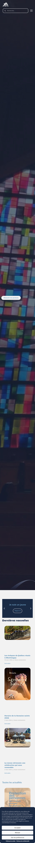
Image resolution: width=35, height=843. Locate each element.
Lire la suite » (7, 663)
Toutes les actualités (12, 783)
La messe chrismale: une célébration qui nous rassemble (14, 765)
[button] (4, 608)
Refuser (17, 832)
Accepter (17, 828)
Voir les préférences (17, 837)
